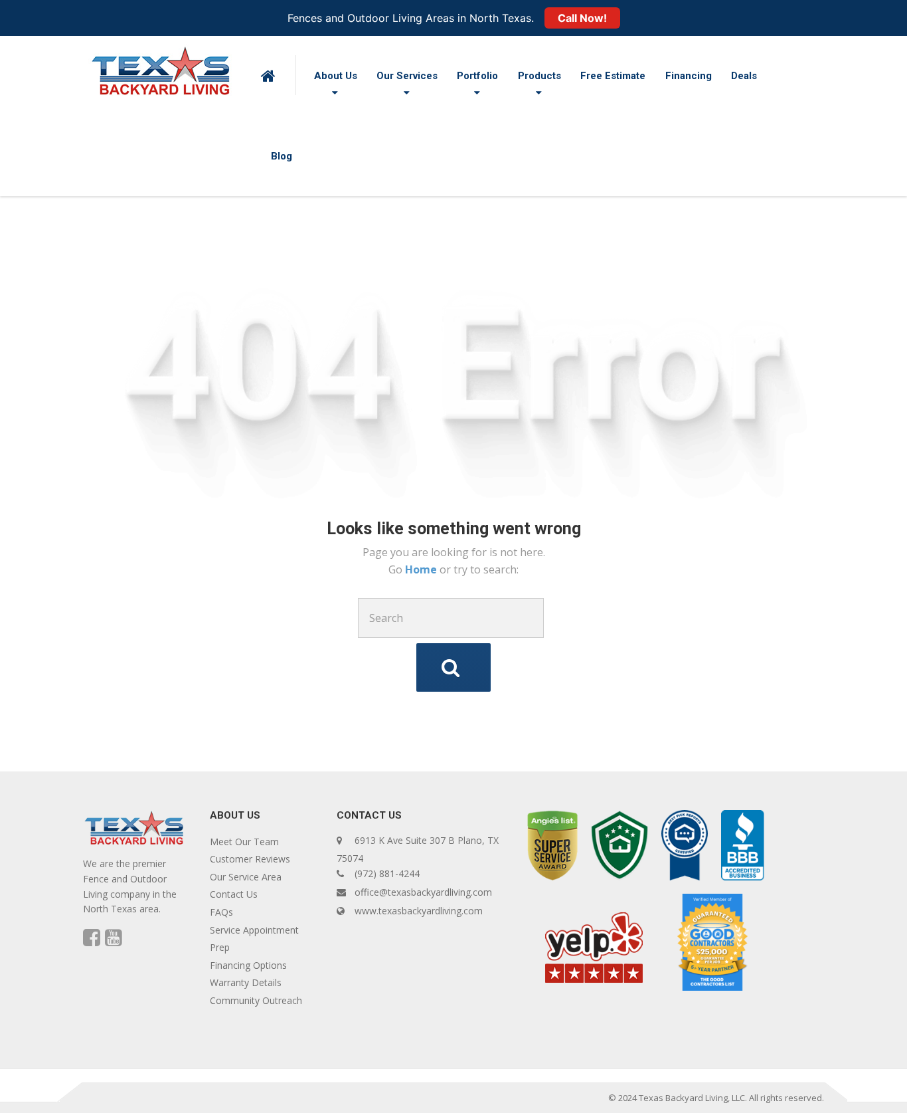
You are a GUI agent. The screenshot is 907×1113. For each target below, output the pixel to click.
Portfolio (477, 76)
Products (539, 76)
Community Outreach (256, 1000)
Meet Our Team (244, 841)
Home (422, 569)
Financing (688, 76)
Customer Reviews (250, 859)
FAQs (221, 912)
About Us (335, 76)
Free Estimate (612, 76)
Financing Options (248, 965)
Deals (744, 76)
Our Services (407, 76)
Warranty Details (246, 982)
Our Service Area (246, 876)
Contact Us (234, 894)
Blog (281, 156)
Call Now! (582, 18)
